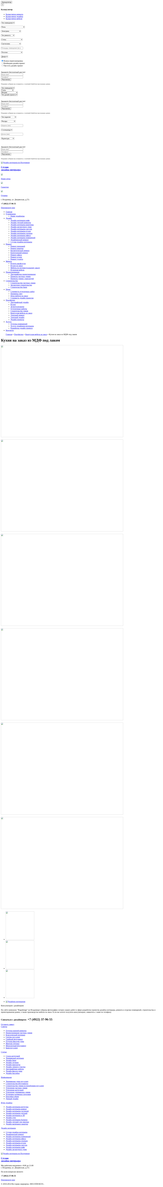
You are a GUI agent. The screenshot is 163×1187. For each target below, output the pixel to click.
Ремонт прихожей (18, 246)
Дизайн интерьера (8, 1128)
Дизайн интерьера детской (16, 1113)
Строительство (12, 281)
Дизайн (9, 218)
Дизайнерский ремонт (20, 240)
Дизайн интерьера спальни (21, 233)
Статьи (4, 1052)
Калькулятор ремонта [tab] (14, 14)
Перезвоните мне (8, 208)
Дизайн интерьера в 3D (15, 1115)
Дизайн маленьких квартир (17, 1124)
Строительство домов (19, 311)
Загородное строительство (21, 285)
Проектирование (12, 272)
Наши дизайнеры (18, 216)
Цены (8, 289)
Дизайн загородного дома (21, 227)
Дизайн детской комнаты (21, 223)
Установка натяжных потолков (18, 1094)
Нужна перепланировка (13, 61)
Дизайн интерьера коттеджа (17, 1107)
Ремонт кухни (16, 257)
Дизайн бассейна (13, 1073)
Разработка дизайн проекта (22, 328)
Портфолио (10, 300)
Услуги (8, 322)
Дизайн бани (11, 1060)
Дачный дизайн (12, 1099)
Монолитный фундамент (16, 1046)
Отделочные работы (19, 309)
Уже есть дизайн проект (13, 66)
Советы (4, 1027)
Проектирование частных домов (19, 1033)
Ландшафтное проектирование (23, 274)
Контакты (10, 330)
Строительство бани (19, 287)
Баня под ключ (12, 1048)
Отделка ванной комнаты (16, 1031)
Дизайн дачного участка (15, 1067)
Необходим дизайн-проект (14, 63)
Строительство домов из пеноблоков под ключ (25, 1086)
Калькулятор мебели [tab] (14, 19)
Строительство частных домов (23, 283)
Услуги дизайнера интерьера (22, 326)
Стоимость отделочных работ (23, 292)
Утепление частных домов (16, 1088)
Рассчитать (6, 79)
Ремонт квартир (17, 248)
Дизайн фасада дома (14, 1071)
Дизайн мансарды (13, 1065)
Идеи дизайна (6, 1103)
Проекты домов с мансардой (22, 279)
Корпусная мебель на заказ (21, 313)
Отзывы (4, 195)
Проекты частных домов (21, 276)
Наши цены (6, 179)
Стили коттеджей (13, 1056)
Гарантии (5, 187)
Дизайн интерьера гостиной (17, 1111)
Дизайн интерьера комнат (16, 1109)
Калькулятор (6, 2)
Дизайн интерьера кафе (20, 220)
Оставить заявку (7, 1024)
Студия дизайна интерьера (21, 242)
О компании (11, 214)
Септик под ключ (13, 1037)
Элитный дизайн (17, 317)
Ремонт (9, 244)
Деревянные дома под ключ (17, 1081)
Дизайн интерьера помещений (23, 238)
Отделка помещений (19, 324)
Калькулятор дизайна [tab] (14, 16)
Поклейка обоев (12, 1097)
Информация (6, 1077)
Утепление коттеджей (15, 1090)
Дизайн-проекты (17, 320)
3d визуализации (17, 307)
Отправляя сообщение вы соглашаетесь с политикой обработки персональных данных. (25, 84)
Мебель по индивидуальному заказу (25, 268)
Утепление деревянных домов (18, 1092)
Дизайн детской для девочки (17, 1122)
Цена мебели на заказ (19, 296)
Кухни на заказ (17, 266)
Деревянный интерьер (15, 1058)
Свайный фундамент (14, 1039)
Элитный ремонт (17, 315)
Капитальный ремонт (19, 253)
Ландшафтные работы (15, 1069)
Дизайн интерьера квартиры (22, 225)
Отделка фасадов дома (15, 1041)
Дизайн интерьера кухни (21, 231)
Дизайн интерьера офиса (21, 235)
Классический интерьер (15, 1035)
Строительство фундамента (17, 1084)
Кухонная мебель (17, 270)
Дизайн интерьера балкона (16, 1120)
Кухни (13, 304)
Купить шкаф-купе (18, 264)
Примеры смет (16, 294)
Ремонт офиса (16, 255)
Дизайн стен (11, 1118)
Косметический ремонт (20, 251)
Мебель (9, 261)
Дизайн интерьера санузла (21, 229)
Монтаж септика (12, 1044)
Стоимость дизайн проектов (22, 298)
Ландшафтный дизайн (20, 302)
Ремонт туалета (17, 259)
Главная (9, 212)
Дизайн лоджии (12, 1062)
